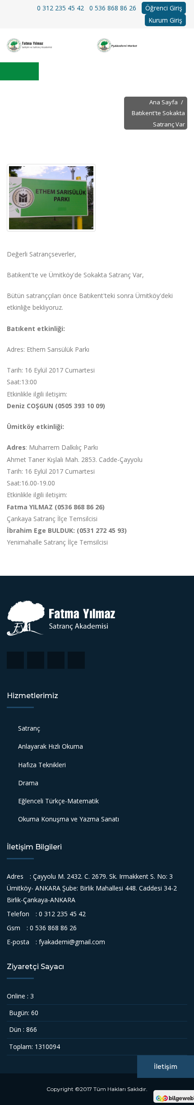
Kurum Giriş (165, 20)
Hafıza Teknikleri (42, 764)
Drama (28, 783)
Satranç (29, 728)
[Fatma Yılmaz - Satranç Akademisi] (52, 45)
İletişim (165, 1067)
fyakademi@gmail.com (72, 941)
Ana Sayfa (163, 102)
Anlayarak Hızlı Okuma (50, 746)
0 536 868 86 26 (112, 8)
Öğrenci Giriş (163, 8)
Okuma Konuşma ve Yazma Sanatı (68, 819)
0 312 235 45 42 (60, 8)
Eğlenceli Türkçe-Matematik (58, 801)
